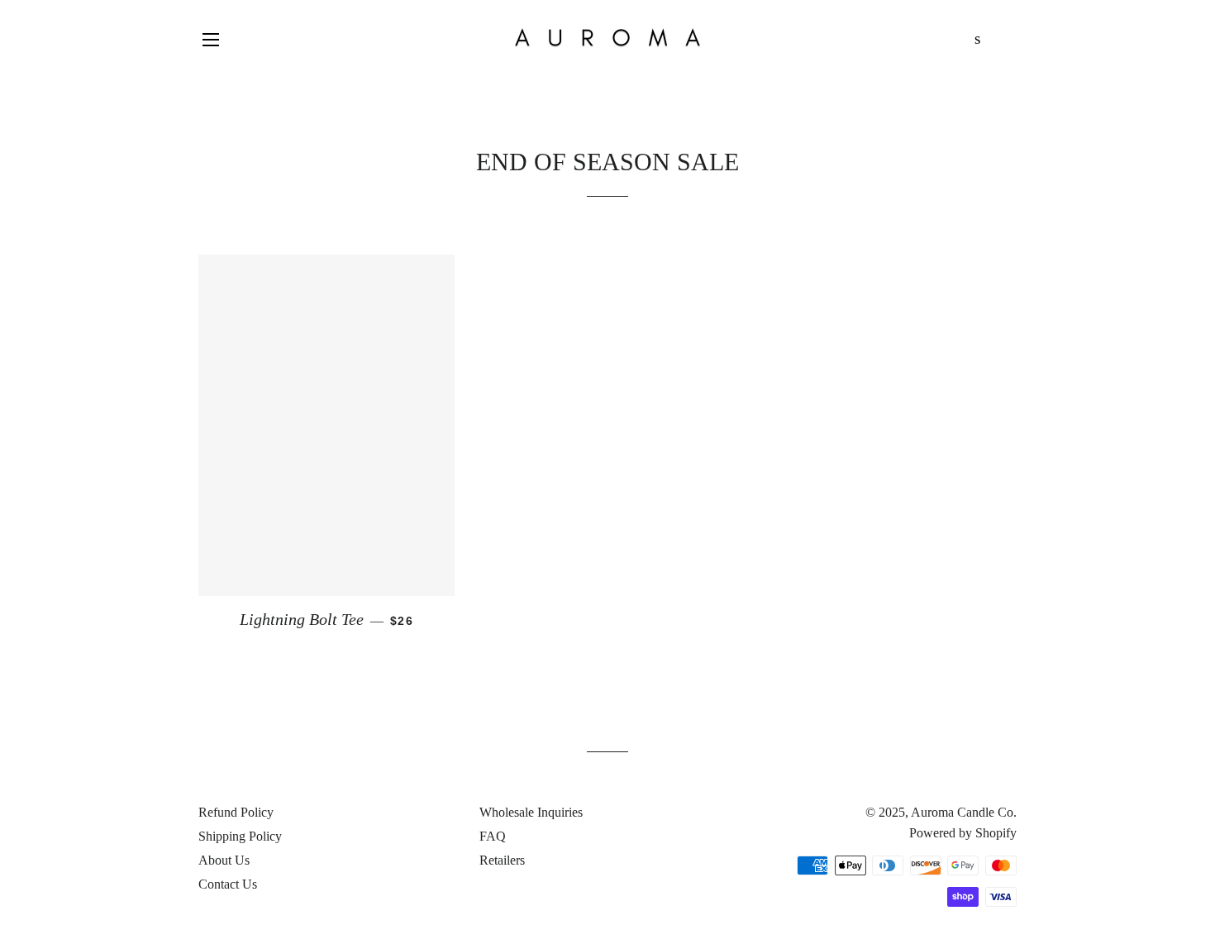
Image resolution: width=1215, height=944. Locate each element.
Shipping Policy (240, 836)
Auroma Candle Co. (964, 812)
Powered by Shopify (963, 833)
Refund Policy (236, 812)
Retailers (502, 860)
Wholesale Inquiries (531, 812)
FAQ (492, 836)
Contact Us (227, 884)
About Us (224, 860)
